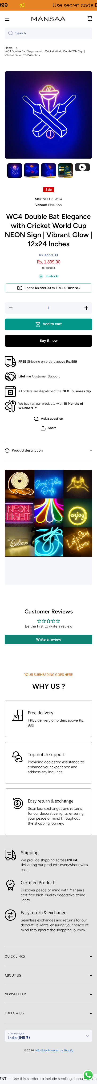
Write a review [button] (48, 639)
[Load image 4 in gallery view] (65, 170)
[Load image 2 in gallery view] (31, 170)
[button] (90, 18)
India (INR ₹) (19, 1037)
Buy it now (49, 340)
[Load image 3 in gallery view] (48, 170)
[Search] (9, 33)
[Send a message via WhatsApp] (88, 1075)
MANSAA (41, 1050)
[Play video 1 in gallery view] (82, 167)
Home (8, 47)
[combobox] (48, 33)
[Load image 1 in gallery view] (14, 170)
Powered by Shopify (60, 1050)
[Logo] (48, 19)
